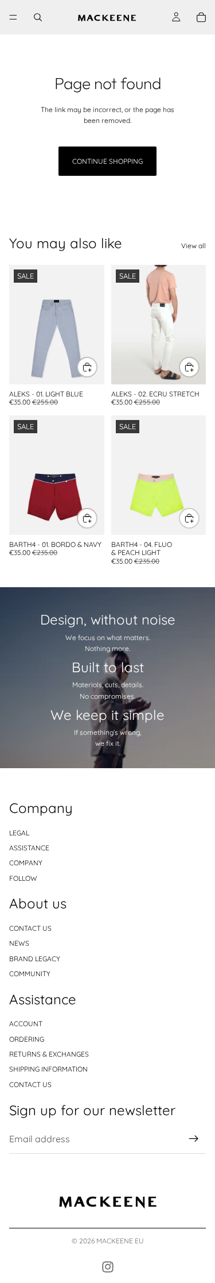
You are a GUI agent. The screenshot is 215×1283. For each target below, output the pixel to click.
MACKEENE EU (120, 1240)
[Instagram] (108, 1267)
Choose (96, 367)
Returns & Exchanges (49, 1054)
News (19, 943)
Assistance (29, 847)
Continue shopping (107, 161)
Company (25, 863)
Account (25, 1023)
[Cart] (201, 17)
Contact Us (30, 1084)
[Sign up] (194, 1139)
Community (29, 973)
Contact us (30, 928)
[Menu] (13, 17)
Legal (19, 833)
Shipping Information (48, 1069)
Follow (23, 878)
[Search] (37, 17)
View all (193, 245)
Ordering (26, 1039)
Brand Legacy (34, 958)
